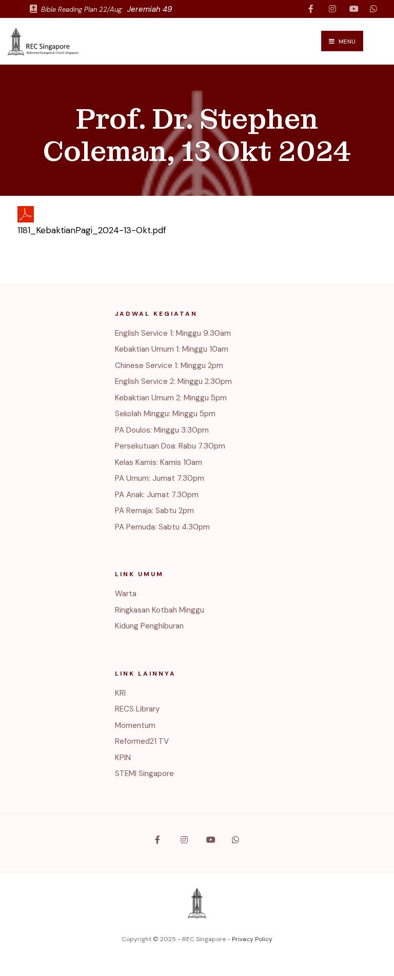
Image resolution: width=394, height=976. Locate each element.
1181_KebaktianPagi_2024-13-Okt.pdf (91, 230)
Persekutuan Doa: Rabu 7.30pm (170, 446)
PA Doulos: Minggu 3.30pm (162, 430)
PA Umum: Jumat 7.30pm (159, 478)
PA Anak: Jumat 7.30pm (157, 495)
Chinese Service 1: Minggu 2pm (169, 365)
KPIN (123, 758)
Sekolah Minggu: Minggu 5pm (165, 414)
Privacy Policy (252, 939)
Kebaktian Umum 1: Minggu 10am (171, 349)
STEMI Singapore (144, 773)
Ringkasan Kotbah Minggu (159, 610)
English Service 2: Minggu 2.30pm (173, 381)
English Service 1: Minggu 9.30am (173, 333)
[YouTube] (353, 9)
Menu (346, 41)
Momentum (135, 725)
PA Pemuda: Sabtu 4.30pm (162, 527)
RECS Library (137, 709)
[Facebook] (312, 9)
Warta (125, 593)
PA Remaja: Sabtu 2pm (154, 510)
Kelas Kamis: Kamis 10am (158, 462)
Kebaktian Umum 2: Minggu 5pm (171, 398)
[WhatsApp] (373, 9)
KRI (120, 693)
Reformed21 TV (142, 741)
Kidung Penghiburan (149, 626)
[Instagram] (332, 9)
